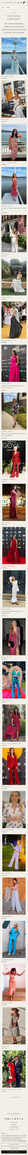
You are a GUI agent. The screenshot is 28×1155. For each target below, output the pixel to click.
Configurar (14, 1148)
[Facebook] (10, 1119)
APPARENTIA (8, 2)
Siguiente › (16, 1097)
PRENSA (14, 1124)
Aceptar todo (14, 1152)
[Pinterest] (8, 1119)
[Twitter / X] (13, 1119)
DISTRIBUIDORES (14, 1127)
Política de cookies (21, 1140)
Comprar (4, 78)
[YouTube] (15, 1119)
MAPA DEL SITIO (14, 1129)
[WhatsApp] (22, 1119)
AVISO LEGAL (14, 1122)
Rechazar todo (14, 1144)
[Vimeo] (17, 1119)
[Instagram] (5, 1119)
